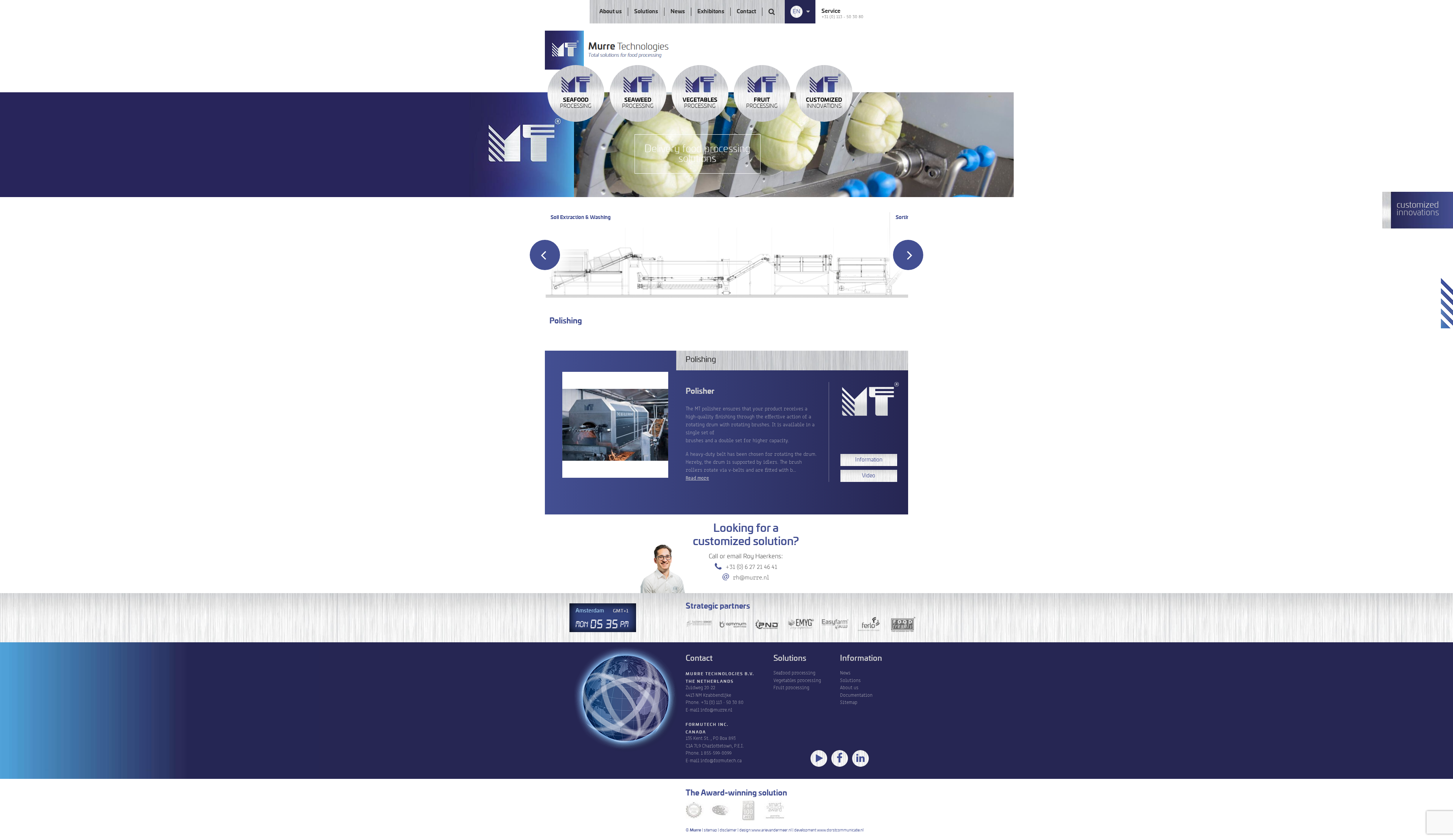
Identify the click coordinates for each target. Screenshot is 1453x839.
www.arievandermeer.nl (771, 830)
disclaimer (728, 830)
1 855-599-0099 (716, 752)
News (677, 11)
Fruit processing (791, 687)
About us (610, 11)
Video (868, 476)
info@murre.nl (716, 709)
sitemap (710, 830)
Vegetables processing (797, 680)
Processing (575, 103)
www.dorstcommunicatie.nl (840, 830)
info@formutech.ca (721, 760)
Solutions (646, 11)
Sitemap (848, 701)
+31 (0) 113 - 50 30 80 (842, 16)
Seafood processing (794, 672)
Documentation (856, 694)
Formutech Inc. (707, 725)
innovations (824, 103)
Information (868, 460)
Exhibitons (710, 11)
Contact (746, 11)
